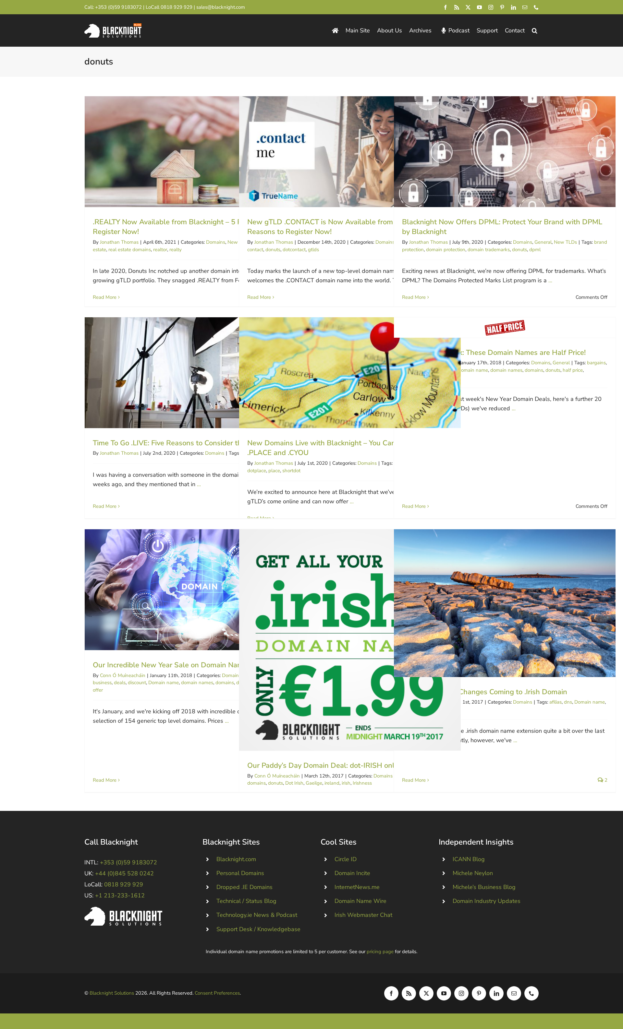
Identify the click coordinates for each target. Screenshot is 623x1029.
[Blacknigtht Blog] (335, 31)
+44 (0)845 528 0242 (124, 873)
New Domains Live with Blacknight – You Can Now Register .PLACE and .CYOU (350, 372)
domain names (506, 370)
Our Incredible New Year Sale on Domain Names (195, 589)
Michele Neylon (473, 873)
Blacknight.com (236, 859)
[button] (535, 31)
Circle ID (346, 859)
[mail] (524, 7)
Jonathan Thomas (119, 242)
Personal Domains (240, 873)
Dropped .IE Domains (244, 887)
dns (568, 702)
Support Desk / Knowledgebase (258, 929)
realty (175, 249)
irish (346, 783)
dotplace (256, 470)
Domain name (473, 370)
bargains (596, 362)
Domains (215, 242)
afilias (555, 702)
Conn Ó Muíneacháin (122, 675)
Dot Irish (294, 783)
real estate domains (129, 249)
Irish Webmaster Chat (363, 915)
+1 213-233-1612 (120, 895)
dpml (535, 249)
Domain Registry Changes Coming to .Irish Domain (504, 603)
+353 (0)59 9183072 (118, 7)
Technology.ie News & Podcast (256, 915)
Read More (104, 297)
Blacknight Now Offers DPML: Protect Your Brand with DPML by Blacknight (504, 151)
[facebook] (445, 7)
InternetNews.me (357, 887)
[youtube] (479, 7)
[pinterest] (502, 7)
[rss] (456, 7)
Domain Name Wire (360, 901)
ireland (331, 783)
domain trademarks (489, 249)
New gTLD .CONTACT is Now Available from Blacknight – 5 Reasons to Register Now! (350, 151)
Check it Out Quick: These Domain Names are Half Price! (504, 327)
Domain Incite (352, 873)
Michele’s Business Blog (484, 887)
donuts (272, 249)
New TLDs (565, 242)
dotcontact (294, 249)
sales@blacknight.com (220, 7)
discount (137, 682)
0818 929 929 (176, 7)
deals (120, 682)
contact (255, 249)
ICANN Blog (469, 859)
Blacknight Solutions (112, 993)
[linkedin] (513, 7)
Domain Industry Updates (486, 901)
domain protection (445, 249)
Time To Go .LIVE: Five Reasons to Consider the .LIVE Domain (195, 372)
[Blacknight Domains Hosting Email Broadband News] (112, 26)
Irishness (362, 783)
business (102, 682)
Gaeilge (314, 783)
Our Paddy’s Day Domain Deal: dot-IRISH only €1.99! (350, 640)
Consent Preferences (217, 993)
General (543, 242)
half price (573, 370)
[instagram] (490, 7)
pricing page (380, 951)
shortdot (291, 470)
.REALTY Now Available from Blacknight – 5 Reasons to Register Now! (195, 151)
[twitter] (468, 7)
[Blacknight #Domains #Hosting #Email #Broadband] (123, 910)
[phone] (536, 7)
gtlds (313, 249)
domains (534, 370)
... (550, 280)
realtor (160, 249)
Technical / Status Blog (246, 901)
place (274, 470)
